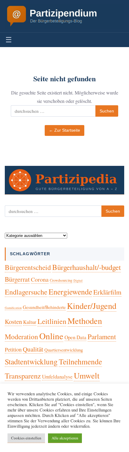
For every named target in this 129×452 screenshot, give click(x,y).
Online (51, 336)
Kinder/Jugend (91, 305)
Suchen (107, 111)
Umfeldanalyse (57, 376)
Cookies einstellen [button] (26, 438)
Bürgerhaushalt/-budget (86, 267)
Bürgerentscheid (28, 267)
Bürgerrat (17, 279)
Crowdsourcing (61, 280)
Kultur (29, 322)
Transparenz (23, 376)
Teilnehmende (80, 361)
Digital (78, 280)
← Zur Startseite (64, 130)
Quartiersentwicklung (63, 350)
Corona (40, 279)
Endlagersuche (26, 292)
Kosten (13, 321)
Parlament (102, 336)
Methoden (85, 320)
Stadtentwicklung (31, 361)
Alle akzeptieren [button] (65, 438)
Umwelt (87, 375)
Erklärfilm (107, 291)
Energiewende (70, 291)
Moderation (21, 336)
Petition (13, 349)
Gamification (13, 308)
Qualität (33, 349)
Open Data (75, 337)
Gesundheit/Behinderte (44, 307)
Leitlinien (52, 321)
